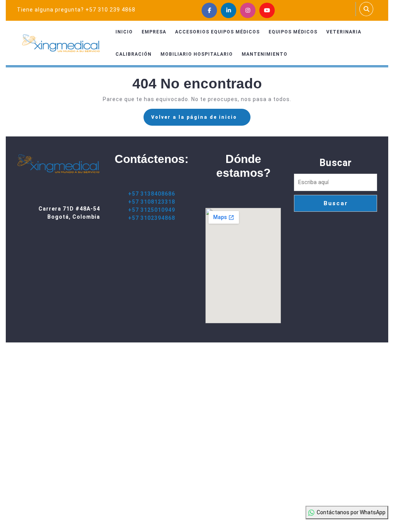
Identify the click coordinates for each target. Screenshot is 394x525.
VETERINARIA (343, 32)
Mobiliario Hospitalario (196, 54)
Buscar (335, 162)
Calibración (133, 54)
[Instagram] (247, 10)
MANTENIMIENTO (264, 54)
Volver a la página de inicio (200, 119)
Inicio (124, 32)
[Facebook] (209, 10)
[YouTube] (267, 10)
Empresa (154, 32)
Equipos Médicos (293, 32)
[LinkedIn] (228, 10)
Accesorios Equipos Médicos (217, 32)
